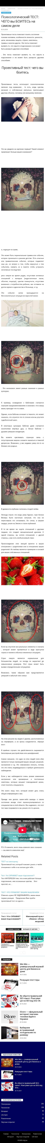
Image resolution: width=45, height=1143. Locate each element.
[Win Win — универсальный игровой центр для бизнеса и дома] (9, 969)
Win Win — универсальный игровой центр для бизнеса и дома (32, 968)
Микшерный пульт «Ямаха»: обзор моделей (35, 919)
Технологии (5, 1108)
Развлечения (11, 8)
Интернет (4, 1111)
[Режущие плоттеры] (9, 985)
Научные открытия (8, 1122)
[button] (41, 3)
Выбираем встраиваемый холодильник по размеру (28, 1031)
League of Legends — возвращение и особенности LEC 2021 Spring (36, 946)
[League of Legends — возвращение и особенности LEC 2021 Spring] (37, 938)
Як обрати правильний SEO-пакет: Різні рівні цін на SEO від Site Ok (31, 998)
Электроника (5, 1104)
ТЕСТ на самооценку (9, 862)
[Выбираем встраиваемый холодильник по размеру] (9, 1032)
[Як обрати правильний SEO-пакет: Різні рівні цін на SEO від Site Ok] (9, 1001)
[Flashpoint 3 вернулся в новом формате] (8, 938)
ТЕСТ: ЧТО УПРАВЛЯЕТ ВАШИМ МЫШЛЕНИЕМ (20, 892)
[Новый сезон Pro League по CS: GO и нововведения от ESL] (22, 938)
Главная (6, 1134)
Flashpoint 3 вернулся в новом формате (7, 945)
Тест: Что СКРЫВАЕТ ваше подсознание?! (18, 875)
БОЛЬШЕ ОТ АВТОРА (30, 929)
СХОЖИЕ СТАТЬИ (13, 929)
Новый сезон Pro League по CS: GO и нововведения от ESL (22, 946)
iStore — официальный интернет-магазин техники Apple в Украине (31, 1015)
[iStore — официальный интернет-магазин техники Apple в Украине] (9, 1017)
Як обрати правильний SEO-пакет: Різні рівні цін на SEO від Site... (28, 1085)
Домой (3, 8)
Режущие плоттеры (29, 980)
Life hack (4, 1115)
